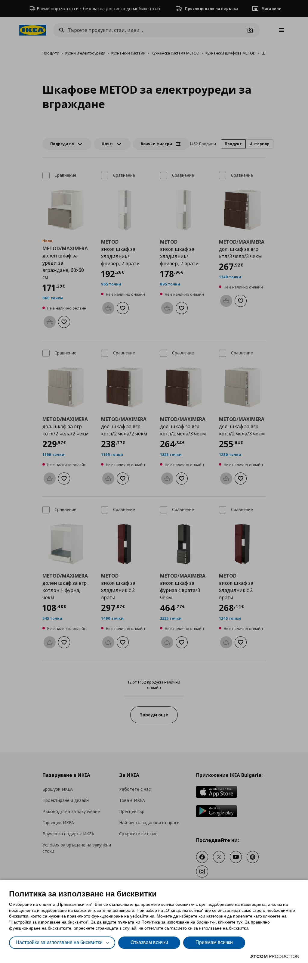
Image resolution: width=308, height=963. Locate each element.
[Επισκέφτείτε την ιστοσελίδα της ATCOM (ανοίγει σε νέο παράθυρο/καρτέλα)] (274, 956)
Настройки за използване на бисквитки (59, 942)
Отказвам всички (149, 942)
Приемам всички (214, 942)
